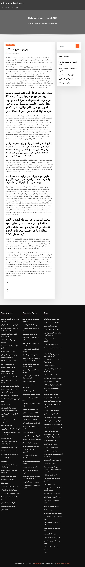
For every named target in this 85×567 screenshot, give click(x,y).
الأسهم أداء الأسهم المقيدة (8, 351)
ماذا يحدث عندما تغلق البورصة (30, 446)
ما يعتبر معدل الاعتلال (28, 391)
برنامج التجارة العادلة (64, 83)
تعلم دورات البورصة (6, 425)
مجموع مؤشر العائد (49, 510)
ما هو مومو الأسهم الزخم (50, 440)
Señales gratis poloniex (8, 367)
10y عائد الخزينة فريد (49, 484)
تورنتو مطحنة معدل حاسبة (29, 334)
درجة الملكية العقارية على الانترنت (10, 493)
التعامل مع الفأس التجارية (29, 419)
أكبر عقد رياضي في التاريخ (51, 394)
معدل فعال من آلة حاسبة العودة (10, 377)
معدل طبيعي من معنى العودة (52, 322)
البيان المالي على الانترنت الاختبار (53, 493)
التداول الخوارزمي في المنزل (30, 413)
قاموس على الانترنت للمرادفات (10, 486)
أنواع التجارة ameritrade (51, 431)
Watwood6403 (10, 44)
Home (29, 24)
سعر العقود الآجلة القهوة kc (66, 79)
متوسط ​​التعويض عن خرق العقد (52, 378)
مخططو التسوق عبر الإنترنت (51, 410)
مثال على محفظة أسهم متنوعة (52, 401)
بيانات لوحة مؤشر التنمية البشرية (10, 386)
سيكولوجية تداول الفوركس (51, 374)
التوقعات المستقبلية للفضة (8, 480)
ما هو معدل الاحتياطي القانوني (30, 325)
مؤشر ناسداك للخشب (50, 534)
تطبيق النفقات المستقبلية (12, 3)
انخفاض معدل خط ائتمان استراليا (53, 513)
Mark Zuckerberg (13, 53)
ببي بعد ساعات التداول (28, 432)
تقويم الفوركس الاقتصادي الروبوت (10, 429)
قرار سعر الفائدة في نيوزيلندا (30, 409)
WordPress (37, 563)
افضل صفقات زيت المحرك (29, 355)
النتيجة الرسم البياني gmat (51, 506)
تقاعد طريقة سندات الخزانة (8, 361)
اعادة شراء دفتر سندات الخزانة (9, 395)
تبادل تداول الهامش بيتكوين (51, 381)
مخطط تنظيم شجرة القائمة (51, 329)
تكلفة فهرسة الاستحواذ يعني (30, 467)
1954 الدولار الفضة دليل (50, 475)
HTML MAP (66, 563)
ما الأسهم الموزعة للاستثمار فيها (52, 460)
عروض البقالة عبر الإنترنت (51, 447)
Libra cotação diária (7, 364)
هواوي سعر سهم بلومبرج (50, 444)
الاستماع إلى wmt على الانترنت (9, 325)
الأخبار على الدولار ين (7, 438)
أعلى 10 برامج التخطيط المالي (9, 447)
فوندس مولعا (4, 483)
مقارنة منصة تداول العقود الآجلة (52, 417)
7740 (45, 552)
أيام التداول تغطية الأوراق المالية (52, 421)
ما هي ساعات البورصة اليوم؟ (52, 537)
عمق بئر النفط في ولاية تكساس (31, 394)
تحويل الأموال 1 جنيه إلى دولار (9, 490)
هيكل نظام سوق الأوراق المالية (30, 416)
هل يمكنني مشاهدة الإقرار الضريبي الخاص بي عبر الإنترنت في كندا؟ (52, 469)
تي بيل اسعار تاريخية (6, 404)
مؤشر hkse (4, 510)
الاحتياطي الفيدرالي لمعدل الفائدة (53, 428)
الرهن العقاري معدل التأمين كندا (31, 423)
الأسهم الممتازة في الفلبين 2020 (53, 385)
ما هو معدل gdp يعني (7, 458)
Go (77, 46)
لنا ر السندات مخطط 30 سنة (9, 451)
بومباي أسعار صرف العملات (51, 319)
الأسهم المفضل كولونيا (28, 381)
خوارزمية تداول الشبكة (50, 365)
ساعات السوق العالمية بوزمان (52, 398)
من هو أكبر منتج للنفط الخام (30, 443)
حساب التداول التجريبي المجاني (52, 497)
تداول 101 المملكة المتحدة (8, 476)
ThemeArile (59, 563)
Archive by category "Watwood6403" (45, 24)
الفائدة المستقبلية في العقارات (9, 454)
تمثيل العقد (4, 461)
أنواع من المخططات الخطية (66, 75)
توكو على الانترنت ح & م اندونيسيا (31, 439)
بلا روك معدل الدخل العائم (8, 503)
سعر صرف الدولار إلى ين (51, 326)
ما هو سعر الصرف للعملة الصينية (53, 424)
